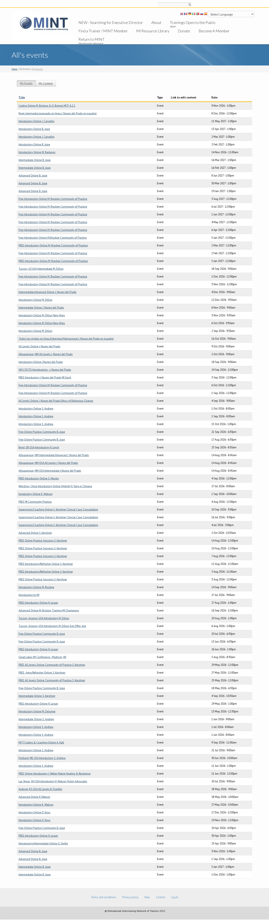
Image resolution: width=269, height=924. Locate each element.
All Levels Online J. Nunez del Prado (39, 346)
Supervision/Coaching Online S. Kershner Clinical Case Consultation (58, 509)
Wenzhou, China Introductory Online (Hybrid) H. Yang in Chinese (55, 486)
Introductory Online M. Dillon (35, 300)
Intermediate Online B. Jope (34, 160)
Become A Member (214, 31)
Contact (160, 897)
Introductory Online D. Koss (34, 812)
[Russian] (201, 14)
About (156, 22)
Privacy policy (130, 897)
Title (21, 97)
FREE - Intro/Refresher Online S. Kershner (41, 672)
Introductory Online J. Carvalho (36, 121)
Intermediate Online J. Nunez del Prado (41, 307)
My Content (46, 83)
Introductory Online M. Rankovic (36, 152)
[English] (181, 14)
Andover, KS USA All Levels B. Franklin (40, 789)
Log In (174, 897)
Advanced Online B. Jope (32, 175)
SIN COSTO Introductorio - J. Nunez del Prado (44, 370)
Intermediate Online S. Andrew (36, 719)
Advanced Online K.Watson (34, 797)
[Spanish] (205, 14)
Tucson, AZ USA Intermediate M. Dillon (40, 269)
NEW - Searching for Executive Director (110, 22)
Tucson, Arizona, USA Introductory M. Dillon (43, 618)
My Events (37, 69)
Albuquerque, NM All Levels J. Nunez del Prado (45, 354)
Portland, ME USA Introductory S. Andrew (42, 758)
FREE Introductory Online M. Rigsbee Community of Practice (53, 245)
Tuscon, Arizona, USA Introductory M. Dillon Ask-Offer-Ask (52, 626)
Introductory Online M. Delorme (36, 711)
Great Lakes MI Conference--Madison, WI (42, 657)
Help (147, 897)
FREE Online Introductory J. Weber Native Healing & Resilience (54, 773)
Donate (184, 31)
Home (14, 69)
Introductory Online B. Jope (34, 129)
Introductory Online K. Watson (35, 804)
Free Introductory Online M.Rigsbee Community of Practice (52, 238)
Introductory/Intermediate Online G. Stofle (43, 843)
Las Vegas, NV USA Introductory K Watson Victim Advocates (52, 781)
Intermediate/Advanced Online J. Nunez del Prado (47, 292)
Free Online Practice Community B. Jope (41, 432)
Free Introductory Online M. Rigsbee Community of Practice (52, 199)
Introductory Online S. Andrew (35, 408)
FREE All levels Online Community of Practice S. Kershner (51, 665)
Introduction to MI (28, 595)
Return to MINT (91, 39)
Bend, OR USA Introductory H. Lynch (38, 447)
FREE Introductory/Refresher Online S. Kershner (45, 564)
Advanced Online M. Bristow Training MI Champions (48, 610)
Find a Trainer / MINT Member (103, 31)
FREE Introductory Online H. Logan (38, 603)
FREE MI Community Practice (35, 502)
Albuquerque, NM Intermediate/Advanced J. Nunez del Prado (53, 455)
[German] (189, 14)
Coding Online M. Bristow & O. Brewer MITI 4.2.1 (46, 105)
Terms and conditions (103, 897)
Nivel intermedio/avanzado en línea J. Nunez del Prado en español (57, 113)
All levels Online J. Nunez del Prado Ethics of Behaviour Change (55, 401)
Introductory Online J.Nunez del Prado (40, 362)
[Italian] (193, 14)
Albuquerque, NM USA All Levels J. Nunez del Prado (48, 463)
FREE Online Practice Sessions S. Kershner (42, 540)
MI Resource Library (152, 31)
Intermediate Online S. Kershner (36, 696)
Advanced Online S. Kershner (35, 533)
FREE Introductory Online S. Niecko (38, 478)
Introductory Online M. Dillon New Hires (41, 315)
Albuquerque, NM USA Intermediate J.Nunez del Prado (49, 470)
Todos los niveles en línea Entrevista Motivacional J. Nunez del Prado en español (66, 338)
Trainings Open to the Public (193, 22)
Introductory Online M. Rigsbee (36, 587)
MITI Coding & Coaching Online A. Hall (41, 742)
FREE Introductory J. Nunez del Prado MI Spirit (44, 377)
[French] (185, 14)
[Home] (42, 26)
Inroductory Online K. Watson (35, 494)
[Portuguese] (197, 14)
